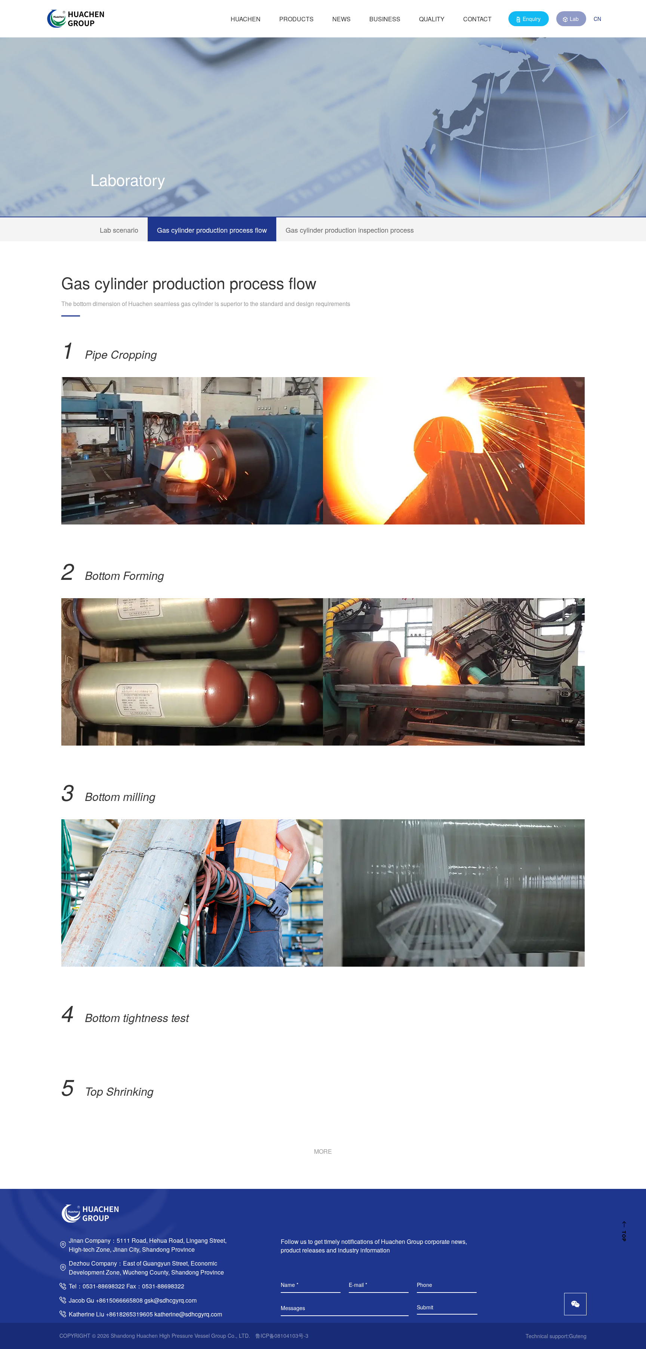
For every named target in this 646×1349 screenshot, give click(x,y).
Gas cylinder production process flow (212, 230)
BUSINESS (384, 19)
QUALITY (431, 19)
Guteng (578, 1336)
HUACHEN (246, 19)
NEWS (341, 19)
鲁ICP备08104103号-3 (281, 1335)
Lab (574, 18)
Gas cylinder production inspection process (350, 230)
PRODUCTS (296, 19)
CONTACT (477, 19)
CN (597, 18)
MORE (323, 1151)
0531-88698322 (104, 1286)
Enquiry (531, 18)
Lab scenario (119, 230)
